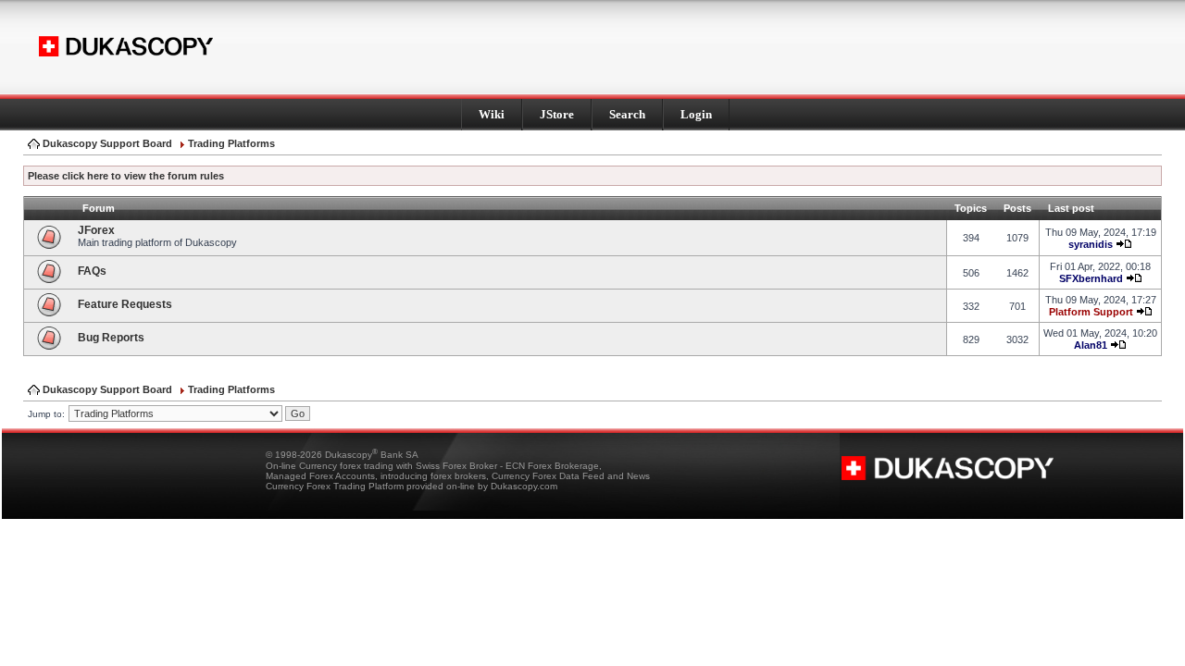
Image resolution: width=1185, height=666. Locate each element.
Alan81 (1090, 345)
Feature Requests (125, 304)
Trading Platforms (231, 143)
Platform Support (1091, 311)
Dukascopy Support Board (107, 143)
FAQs (92, 271)
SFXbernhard (1091, 278)
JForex (96, 230)
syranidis (1090, 244)
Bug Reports (111, 337)
